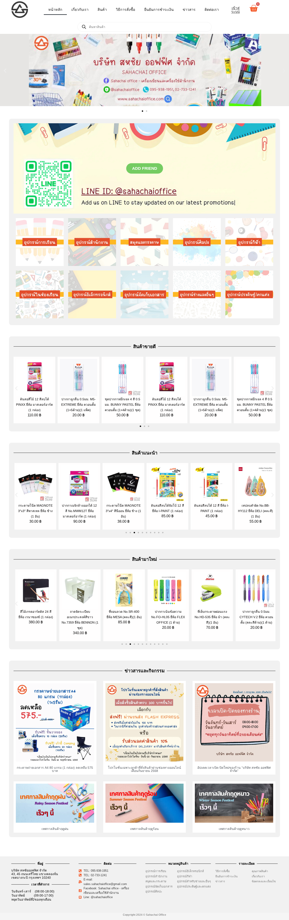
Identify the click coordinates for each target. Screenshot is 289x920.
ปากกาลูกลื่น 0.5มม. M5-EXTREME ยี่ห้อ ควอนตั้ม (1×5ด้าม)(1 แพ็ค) (78, 404)
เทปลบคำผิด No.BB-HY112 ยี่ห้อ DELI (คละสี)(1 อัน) (254, 511)
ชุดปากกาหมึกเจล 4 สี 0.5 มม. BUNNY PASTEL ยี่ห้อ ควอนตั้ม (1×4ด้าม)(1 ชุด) (122, 404)
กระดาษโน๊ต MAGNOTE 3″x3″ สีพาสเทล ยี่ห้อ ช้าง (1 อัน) (34, 511)
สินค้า (102, 10)
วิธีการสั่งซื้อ (125, 10)
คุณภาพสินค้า (260, 871)
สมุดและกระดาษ (155, 881)
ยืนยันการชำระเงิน (159, 10)
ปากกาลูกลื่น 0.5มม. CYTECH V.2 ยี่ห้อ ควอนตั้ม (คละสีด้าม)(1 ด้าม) (255, 617)
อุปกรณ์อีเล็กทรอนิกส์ (190, 871)
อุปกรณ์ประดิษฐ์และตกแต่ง (194, 886)
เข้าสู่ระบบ (235, 10)
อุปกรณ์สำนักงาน (156, 876)
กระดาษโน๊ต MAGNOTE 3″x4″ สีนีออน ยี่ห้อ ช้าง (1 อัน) (122, 511)
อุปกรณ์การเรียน (155, 871)
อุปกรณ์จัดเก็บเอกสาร (158, 886)
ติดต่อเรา (212, 10)
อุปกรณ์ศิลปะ (153, 891)
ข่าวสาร (189, 10)
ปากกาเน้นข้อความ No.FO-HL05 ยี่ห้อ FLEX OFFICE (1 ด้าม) (166, 617)
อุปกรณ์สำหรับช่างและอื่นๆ (194, 881)
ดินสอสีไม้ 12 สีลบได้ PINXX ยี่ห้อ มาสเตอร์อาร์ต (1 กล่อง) (34, 404)
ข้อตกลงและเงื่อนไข (265, 881)
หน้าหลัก (55, 10)
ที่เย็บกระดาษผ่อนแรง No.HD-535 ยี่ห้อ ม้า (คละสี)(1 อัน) (210, 617)
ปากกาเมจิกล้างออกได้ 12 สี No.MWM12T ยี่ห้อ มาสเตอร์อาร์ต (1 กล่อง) (78, 511)
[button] (5, 70)
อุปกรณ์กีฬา (184, 876)
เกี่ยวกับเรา (80, 10)
